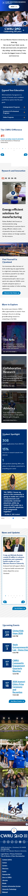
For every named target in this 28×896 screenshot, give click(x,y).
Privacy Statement (16, 854)
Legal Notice (5, 854)
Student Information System (11, 886)
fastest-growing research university (12, 139)
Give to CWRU (7, 877)
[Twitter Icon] (24, 842)
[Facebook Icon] (4, 842)
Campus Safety (7, 860)
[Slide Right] (25, 154)
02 (6, 178)
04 (12, 178)
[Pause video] (25, 23)
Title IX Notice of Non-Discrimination (13, 856)
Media (4, 883)
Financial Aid (6, 874)
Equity (4, 871)
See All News (18, 608)
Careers (4, 865)
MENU (13, 6)
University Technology (9, 889)
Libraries (5, 880)
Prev (9, 518)
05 (15, 178)
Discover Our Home (10, 293)
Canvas (4, 862)
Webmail (5, 892)
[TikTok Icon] (12, 842)
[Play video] (13, 193)
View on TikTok (14, 817)
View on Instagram (14, 730)
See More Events (16, 701)
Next (24, 518)
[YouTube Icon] (20, 842)
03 (9, 178)
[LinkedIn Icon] (16, 842)
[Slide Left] (2, 154)
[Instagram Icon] (8, 842)
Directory (5, 868)
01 (3, 178)
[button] (2, 148)
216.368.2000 (5, 849)
